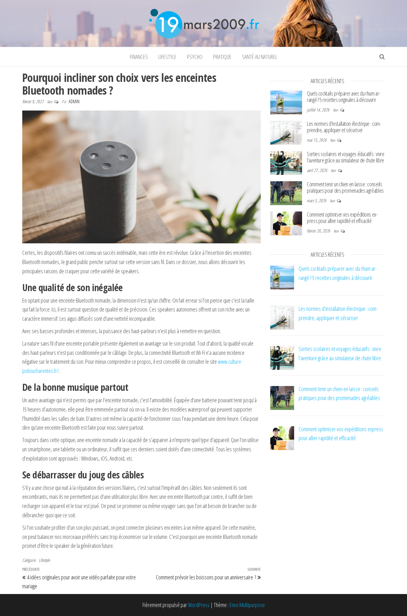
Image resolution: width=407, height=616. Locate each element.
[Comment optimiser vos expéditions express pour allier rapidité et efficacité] (286, 222)
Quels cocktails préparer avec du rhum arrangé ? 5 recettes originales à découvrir (344, 97)
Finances (139, 57)
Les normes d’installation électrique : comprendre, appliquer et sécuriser (344, 127)
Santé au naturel (259, 57)
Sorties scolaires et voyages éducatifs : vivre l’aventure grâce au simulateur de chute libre (345, 157)
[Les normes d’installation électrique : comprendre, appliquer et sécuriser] (286, 132)
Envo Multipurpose (247, 605)
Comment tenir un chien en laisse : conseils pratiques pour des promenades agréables (345, 187)
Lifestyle (167, 57)
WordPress (199, 605)
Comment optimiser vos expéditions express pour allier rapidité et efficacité (342, 218)
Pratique (222, 57)
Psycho (195, 57)
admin (74, 101)
